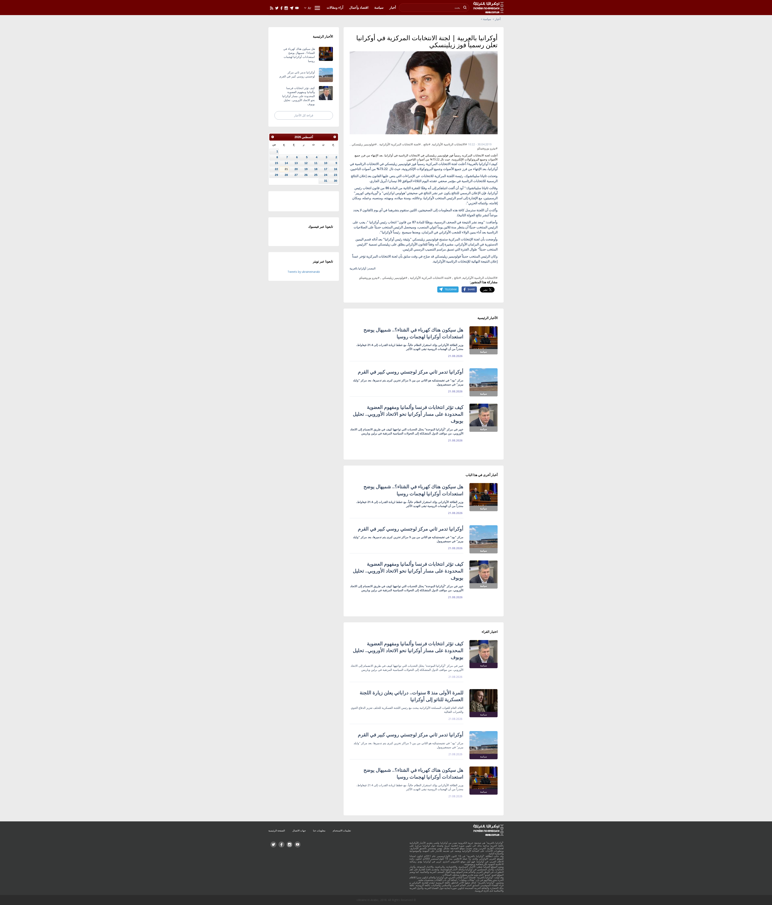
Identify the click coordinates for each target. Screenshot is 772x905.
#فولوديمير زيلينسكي (364, 144)
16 (335, 169)
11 (315, 163)
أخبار (498, 19)
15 (276, 163)
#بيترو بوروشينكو (487, 148)
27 (296, 174)
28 (286, 174)
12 (306, 163)
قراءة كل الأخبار (303, 115)
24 (325, 174)
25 (315, 174)
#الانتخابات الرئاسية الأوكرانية (449, 144)
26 (306, 174)
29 (276, 174)
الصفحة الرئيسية (276, 830)
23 (335, 174)
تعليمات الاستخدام (342, 830)
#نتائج (426, 144)
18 (315, 169)
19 (306, 169)
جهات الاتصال (299, 830)
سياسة (487, 19)
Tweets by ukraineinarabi (303, 272)
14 (286, 163)
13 (296, 163)
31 (325, 180)
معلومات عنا (319, 830)
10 (325, 163)
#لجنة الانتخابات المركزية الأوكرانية (400, 144)
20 (296, 169)
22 (276, 169)
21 (286, 169)
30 (335, 180)
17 (325, 169)
